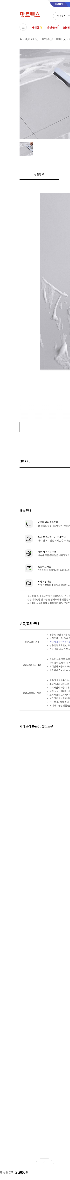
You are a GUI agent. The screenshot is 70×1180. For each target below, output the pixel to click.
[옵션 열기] (44, 1161)
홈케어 (59, 39)
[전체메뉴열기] (23, 27)
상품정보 (39, 174)
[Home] (21, 39)
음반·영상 (52, 27)
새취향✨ (37, 27)
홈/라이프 (30, 39)
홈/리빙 (45, 39)
